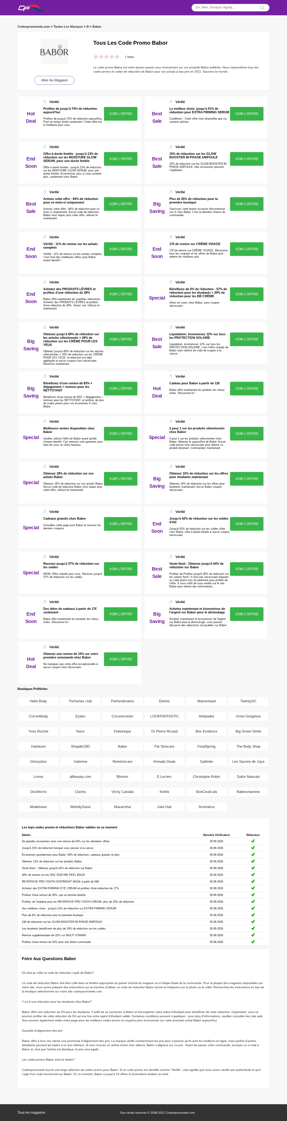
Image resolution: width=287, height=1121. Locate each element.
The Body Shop (248, 746)
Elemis (164, 701)
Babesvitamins (248, 792)
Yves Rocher (38, 731)
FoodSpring (206, 746)
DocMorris (38, 792)
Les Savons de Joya (248, 762)
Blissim (122, 777)
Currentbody (38, 716)
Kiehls (164, 792)
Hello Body (38, 701)
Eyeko (80, 716)
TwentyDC (248, 701)
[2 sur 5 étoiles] (98, 57)
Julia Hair (164, 807)
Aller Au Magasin (54, 80)
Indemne (80, 762)
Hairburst (38, 746)
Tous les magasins (31, 1112)
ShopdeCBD (80, 746)
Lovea (38, 777)
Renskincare (122, 762)
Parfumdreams (122, 701)
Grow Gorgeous (248, 716)
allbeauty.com (80, 777)
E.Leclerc (164, 777)
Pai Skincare (164, 746)
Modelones (38, 807)
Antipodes (206, 716)
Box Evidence (206, 731)
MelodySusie (80, 807)
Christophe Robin (206, 777)
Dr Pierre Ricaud (164, 731)
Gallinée (206, 762)
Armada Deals (164, 762)
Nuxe (80, 731)
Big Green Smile (248, 731)
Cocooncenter (122, 716)
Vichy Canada (122, 792)
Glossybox (38, 762)
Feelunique (122, 731)
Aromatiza (207, 807)
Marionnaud (206, 701)
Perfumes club (80, 701)
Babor (96, 26)
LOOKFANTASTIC (164, 716)
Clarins (80, 792)
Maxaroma (122, 807)
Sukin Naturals (248, 777)
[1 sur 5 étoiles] (96, 57)
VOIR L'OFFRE (120, 114)
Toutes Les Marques (68, 26)
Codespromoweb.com (33, 26)
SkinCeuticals (206, 792)
